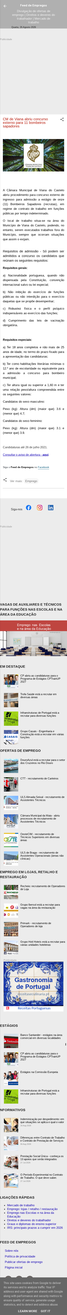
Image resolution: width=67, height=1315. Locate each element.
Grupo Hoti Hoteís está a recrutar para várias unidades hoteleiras (42, 943)
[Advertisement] (33, 74)
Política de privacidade (20, 1256)
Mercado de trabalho (20, 1205)
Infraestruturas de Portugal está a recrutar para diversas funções (39, 714)
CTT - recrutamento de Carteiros (39, 778)
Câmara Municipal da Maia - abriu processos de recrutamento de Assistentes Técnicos (40, 818)
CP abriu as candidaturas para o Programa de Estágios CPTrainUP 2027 (40, 678)
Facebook (43, 467)
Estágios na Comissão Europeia (39, 1071)
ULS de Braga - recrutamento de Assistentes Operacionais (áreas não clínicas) (42, 855)
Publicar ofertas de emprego (24, 1262)
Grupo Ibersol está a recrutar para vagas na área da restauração (40, 906)
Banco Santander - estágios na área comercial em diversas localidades (41, 1036)
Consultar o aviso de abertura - (25, 454)
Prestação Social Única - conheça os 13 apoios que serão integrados (42, 1158)
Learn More (27, 1311)
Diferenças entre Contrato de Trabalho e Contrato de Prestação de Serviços (42, 1139)
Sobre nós (11, 1250)
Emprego (31, 481)
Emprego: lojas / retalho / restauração (32, 1209)
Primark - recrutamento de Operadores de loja (35, 925)
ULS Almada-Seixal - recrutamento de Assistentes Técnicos (42, 798)
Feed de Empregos (33, 5)
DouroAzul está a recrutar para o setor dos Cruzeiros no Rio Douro (42, 761)
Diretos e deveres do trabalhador (29, 1220)
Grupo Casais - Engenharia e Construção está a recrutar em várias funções (42, 734)
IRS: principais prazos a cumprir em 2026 (35, 1227)
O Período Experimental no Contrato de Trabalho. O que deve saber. (41, 1176)
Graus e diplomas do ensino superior (31, 1224)
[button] (62, 120)
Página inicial (14, 1267)
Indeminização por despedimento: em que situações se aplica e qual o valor (42, 1121)
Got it (45, 1311)
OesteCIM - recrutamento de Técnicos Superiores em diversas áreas (40, 837)
